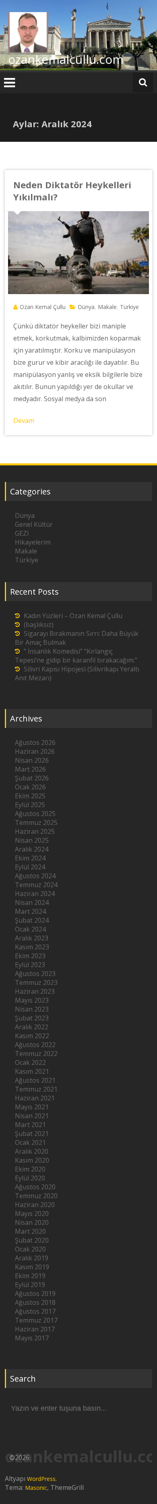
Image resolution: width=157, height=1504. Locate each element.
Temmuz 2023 (36, 982)
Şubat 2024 (32, 920)
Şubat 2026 (32, 778)
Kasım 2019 (32, 1266)
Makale (107, 307)
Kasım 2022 (32, 1035)
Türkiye (129, 307)
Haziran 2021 (35, 1098)
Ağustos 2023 (35, 973)
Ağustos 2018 (35, 1302)
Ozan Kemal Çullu (43, 307)
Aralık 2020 (31, 1151)
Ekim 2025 (30, 795)
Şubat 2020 (32, 1240)
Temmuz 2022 (36, 1053)
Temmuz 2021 (36, 1089)
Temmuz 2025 (36, 822)
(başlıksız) (39, 624)
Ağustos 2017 (35, 1311)
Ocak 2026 (30, 787)
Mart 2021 (30, 1124)
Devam (23, 420)
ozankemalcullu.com (66, 59)
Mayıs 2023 (32, 1000)
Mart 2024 (30, 911)
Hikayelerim (33, 542)
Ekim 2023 (30, 955)
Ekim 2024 (30, 858)
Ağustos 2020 (35, 1186)
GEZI (22, 533)
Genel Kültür (34, 524)
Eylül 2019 (30, 1284)
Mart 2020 (30, 1231)
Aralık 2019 (31, 1258)
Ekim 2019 (30, 1275)
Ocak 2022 (30, 1062)
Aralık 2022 (31, 1026)
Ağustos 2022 (35, 1044)
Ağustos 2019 (35, 1293)
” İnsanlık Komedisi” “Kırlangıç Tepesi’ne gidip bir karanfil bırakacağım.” (76, 656)
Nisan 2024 (32, 902)
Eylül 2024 (30, 866)
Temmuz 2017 (36, 1320)
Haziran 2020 (35, 1204)
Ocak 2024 (30, 929)
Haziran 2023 (35, 991)
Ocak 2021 (30, 1142)
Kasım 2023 (32, 946)
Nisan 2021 (32, 1115)
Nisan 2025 (32, 840)
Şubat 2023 (32, 1018)
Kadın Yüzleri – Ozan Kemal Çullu (73, 615)
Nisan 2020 (32, 1222)
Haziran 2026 (35, 751)
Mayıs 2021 (32, 1106)
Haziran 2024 (35, 893)
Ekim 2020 (30, 1169)
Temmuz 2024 (36, 884)
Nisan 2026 (32, 760)
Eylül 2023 (30, 964)
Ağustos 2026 (35, 742)
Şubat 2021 (32, 1133)
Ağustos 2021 (35, 1080)
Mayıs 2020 (32, 1213)
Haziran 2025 (35, 831)
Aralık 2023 (31, 938)
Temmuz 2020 (36, 1195)
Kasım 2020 (32, 1160)
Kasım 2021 (32, 1071)
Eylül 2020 (30, 1178)
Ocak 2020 (30, 1249)
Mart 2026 (30, 769)
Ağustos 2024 (35, 875)
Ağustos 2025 (35, 813)
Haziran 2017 (35, 1329)
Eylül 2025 (30, 804)
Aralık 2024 (31, 849)
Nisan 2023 (32, 1009)
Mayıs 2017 (32, 1338)
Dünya (86, 307)
